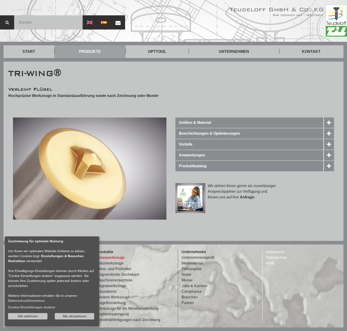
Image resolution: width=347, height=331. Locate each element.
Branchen (190, 297)
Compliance (192, 291)
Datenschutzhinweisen (26, 300)
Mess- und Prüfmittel (114, 269)
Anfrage (247, 197)
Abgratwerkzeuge (111, 286)
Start (28, 52)
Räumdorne (107, 291)
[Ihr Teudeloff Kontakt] (190, 198)
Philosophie (192, 269)
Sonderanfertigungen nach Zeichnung (128, 320)
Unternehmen (234, 52)
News (186, 274)
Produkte (90, 52)
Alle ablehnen (28, 316)
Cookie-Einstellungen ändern (31, 307)
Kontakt (311, 52)
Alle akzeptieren (74, 316)
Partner (188, 303)
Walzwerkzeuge (110, 263)
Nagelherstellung (111, 303)
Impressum (275, 252)
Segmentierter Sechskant (118, 274)
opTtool (157, 52)
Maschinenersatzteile (114, 280)
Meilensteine (192, 263)
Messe (187, 280)
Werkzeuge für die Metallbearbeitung (127, 308)
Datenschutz (276, 258)
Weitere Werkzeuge (113, 297)
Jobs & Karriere (194, 286)
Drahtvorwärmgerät (113, 314)
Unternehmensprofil (198, 258)
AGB (270, 263)
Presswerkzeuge (111, 258)
